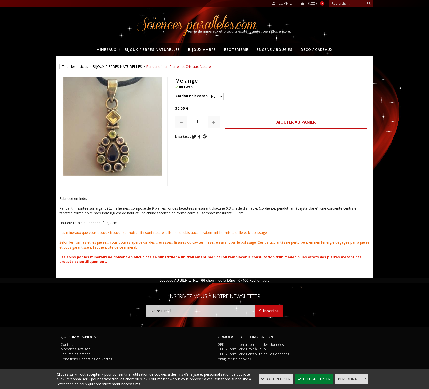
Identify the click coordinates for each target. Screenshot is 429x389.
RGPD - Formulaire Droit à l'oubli (241, 349)
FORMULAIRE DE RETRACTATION (244, 336)
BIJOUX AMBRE (202, 49)
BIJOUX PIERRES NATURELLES (152, 49)
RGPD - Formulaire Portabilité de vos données (252, 354)
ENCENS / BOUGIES (274, 49)
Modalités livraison (75, 349)
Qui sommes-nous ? (79, 336)
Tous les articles (75, 66)
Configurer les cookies (233, 359)
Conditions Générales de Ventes (86, 359)
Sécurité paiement (75, 354)
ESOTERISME (236, 49)
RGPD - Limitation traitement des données (250, 344)
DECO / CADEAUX (317, 49)
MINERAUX (106, 49)
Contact (67, 344)
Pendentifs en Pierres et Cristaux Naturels (179, 66)
